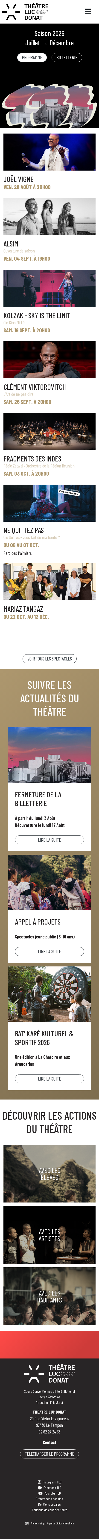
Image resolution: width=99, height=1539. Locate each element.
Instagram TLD (52, 1482)
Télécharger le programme (49, 1454)
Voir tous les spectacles (49, 658)
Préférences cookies (49, 1498)
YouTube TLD (52, 1493)
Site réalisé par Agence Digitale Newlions (52, 1523)
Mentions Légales (49, 1504)
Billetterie (66, 57)
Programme (32, 57)
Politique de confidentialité (49, 1510)
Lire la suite (49, 840)
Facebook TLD (52, 1487)
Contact (49, 1442)
